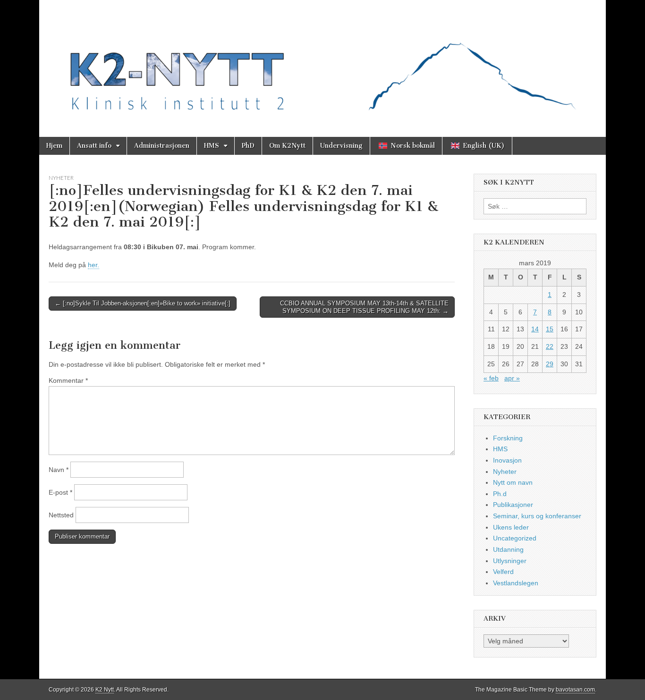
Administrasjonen (161, 146)
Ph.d (500, 494)
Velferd (503, 571)
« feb (491, 378)
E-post (60, 492)
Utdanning (508, 549)
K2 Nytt (104, 689)
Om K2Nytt (287, 146)
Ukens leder (511, 527)
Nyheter (61, 178)
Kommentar (68, 380)
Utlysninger (509, 561)
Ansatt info (94, 146)
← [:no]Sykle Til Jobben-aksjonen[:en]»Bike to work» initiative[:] (142, 303)
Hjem (54, 146)
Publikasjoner (513, 504)
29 (549, 364)
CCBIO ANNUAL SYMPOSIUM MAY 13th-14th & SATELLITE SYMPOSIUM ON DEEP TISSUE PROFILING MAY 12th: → (364, 307)
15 (549, 329)
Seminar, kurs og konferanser (537, 516)
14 (535, 329)
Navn (58, 469)
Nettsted (61, 515)
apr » (512, 378)
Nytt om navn (513, 482)
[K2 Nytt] (322, 61)
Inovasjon (507, 460)
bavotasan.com (575, 689)
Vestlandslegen (515, 583)
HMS (211, 146)
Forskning (508, 438)
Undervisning (341, 146)
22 (549, 346)
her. (93, 265)
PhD (248, 146)
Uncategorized (514, 538)
